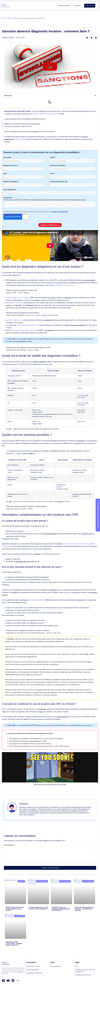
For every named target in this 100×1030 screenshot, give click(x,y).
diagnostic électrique (15, 302)
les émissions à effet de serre (64, 285)
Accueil (3, 18)
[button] (87, 38)
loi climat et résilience (36, 600)
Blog (9, 18)
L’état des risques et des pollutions (18, 297)
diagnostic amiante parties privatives (24, 330)
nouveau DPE (19, 139)
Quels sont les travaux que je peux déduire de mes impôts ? (15, 908)
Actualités (77, 5)
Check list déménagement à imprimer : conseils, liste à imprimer (84, 908)
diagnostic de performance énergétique (46, 114)
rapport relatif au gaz (15, 320)
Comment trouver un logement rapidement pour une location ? (61, 908)
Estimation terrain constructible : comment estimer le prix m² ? (14, 943)
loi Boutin (35, 325)
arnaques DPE (31, 725)
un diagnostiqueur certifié (23, 341)
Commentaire (9, 845)
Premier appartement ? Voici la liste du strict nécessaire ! (38, 908)
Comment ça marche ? (64, 5)
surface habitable (23, 325)
